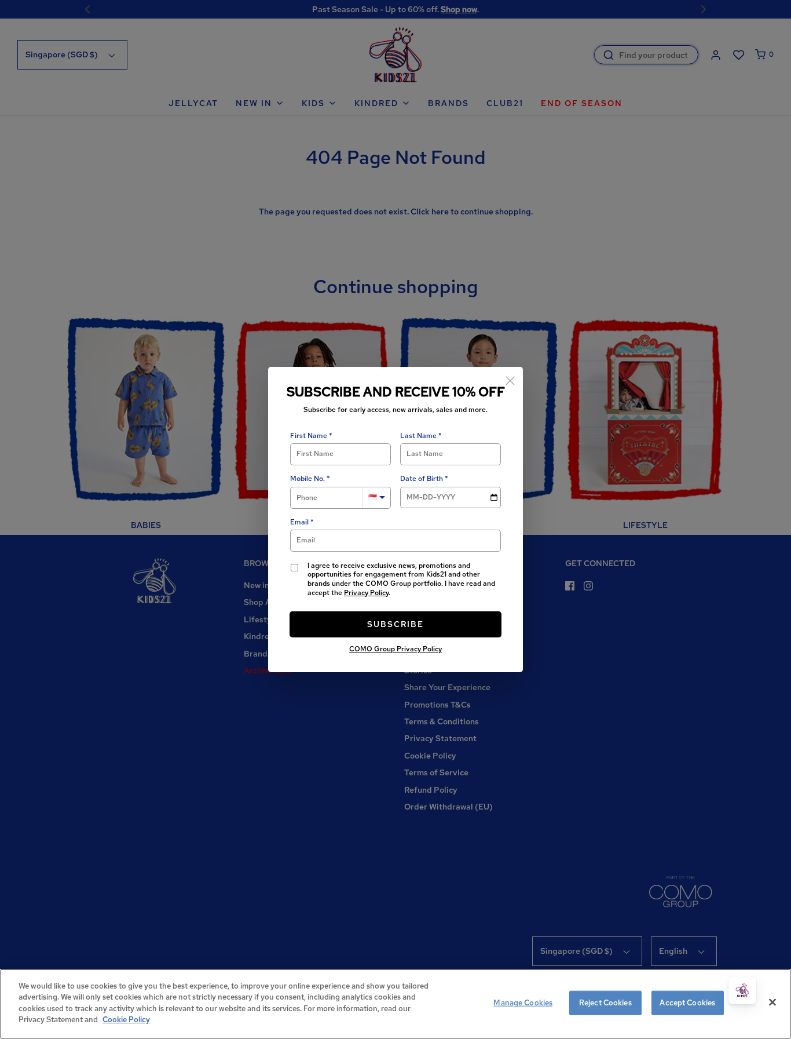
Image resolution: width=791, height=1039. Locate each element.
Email (299, 522)
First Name (308, 436)
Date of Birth (421, 479)
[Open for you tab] (742, 990)
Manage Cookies (522, 1003)
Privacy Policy (366, 592)
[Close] (510, 379)
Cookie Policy (126, 1020)
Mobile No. (307, 479)
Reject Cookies (605, 1003)
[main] (395, 1004)
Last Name (418, 436)
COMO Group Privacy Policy (395, 649)
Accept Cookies (687, 1003)
